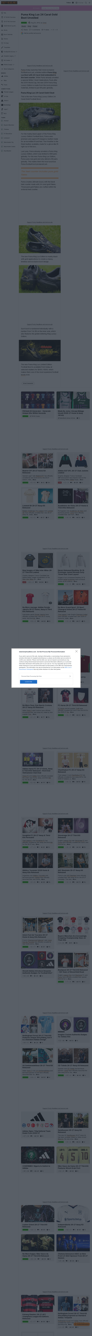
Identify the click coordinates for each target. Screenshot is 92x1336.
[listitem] (46, 676)
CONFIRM (28, 682)
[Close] (77, 652)
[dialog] (46, 668)
